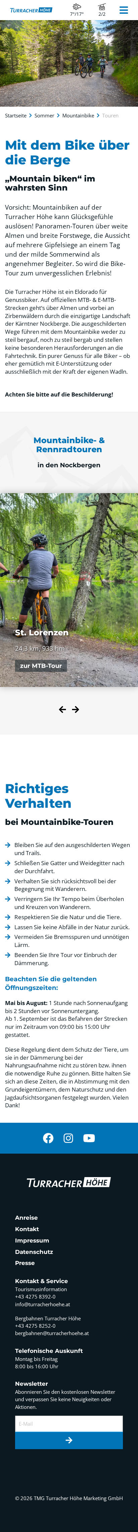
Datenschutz (34, 1252)
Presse (25, 1263)
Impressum (32, 1240)
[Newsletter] (69, 1440)
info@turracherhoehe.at (42, 1304)
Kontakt (27, 1229)
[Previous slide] (62, 710)
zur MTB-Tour (41, 666)
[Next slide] (75, 710)
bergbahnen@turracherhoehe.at (52, 1333)
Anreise (26, 1217)
